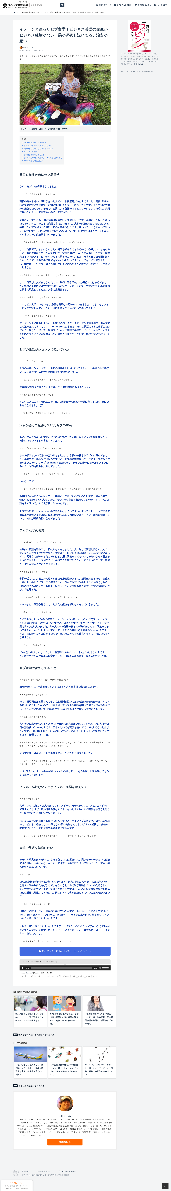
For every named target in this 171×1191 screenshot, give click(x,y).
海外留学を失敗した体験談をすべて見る (37, 1035)
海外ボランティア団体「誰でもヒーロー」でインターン (67, 951)
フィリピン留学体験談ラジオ (16, 5)
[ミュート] (100, 968)
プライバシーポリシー (67, 1171)
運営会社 (25, 1171)
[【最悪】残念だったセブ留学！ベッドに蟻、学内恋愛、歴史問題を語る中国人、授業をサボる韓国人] (99, 1003)
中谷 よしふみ (28, 47)
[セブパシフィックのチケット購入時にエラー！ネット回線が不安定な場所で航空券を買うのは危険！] (30, 1054)
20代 (31, 976)
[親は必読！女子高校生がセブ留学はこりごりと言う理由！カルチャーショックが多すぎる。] (30, 1003)
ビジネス (66, 976)
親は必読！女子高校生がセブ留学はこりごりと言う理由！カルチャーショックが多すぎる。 (29, 1017)
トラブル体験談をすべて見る (32, 1086)
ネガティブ (56, 976)
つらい (46, 976)
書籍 (135, 64)
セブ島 (24, 976)
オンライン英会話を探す (122, 5)
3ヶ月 (39, 976)
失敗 (89, 976)
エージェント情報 (43, 1171)
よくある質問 (162, 5)
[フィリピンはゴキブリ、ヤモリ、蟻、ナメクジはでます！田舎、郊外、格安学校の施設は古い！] (99, 1054)
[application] (65, 967)
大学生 (81, 976)
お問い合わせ (18, 1183)
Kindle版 (140, 64)
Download (29, 973)
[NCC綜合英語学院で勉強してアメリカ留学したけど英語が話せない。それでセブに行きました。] (64, 1003)
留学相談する (65, 1142)
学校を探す (103, 5)
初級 (74, 976)
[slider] (105, 967)
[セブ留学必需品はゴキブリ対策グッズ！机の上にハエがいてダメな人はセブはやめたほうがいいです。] (64, 1054)
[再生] (23, 968)
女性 (95, 976)
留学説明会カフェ (144, 5)
